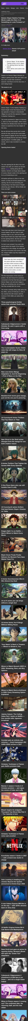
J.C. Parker (8, 25)
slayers (8, 169)
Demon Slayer (7, 48)
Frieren (22, 8)
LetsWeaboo (4, 11)
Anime (7, 8)
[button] (26, 211)
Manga (13, 8)
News (2, 8)
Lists (17, 8)
